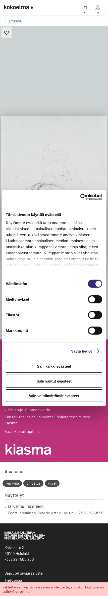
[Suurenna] (54, 189)
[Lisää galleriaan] (6, 32)
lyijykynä (12, 483)
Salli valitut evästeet (54, 381)
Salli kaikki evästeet (54, 366)
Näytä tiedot (81, 351)
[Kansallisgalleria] (25, 538)
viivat (52, 483)
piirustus (33, 483)
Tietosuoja (13, 580)
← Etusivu (13, 20)
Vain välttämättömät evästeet (54, 396)
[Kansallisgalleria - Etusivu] (18, 7)
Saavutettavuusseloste (24, 573)
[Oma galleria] (97, 7)
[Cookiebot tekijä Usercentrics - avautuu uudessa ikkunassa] (80, 197)
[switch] (95, 299)
